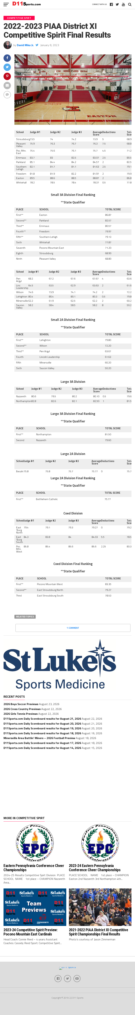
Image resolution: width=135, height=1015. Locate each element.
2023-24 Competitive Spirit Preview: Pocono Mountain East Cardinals (30, 932)
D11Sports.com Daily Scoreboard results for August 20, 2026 (42, 723)
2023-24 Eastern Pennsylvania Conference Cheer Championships (95, 867)
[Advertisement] (67, 779)
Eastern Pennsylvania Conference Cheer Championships (34, 867)
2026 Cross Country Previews (22, 709)
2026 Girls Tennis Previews (21, 714)
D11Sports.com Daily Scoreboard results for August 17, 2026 (42, 743)
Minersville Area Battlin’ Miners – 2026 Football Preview (39, 738)
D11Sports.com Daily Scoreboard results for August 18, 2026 (42, 733)
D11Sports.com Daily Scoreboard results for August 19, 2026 (42, 728)
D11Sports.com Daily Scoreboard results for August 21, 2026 (42, 719)
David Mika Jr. (25, 45)
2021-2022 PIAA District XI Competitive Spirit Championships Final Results (98, 932)
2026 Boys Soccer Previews (21, 704)
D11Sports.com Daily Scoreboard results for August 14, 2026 (42, 748)
